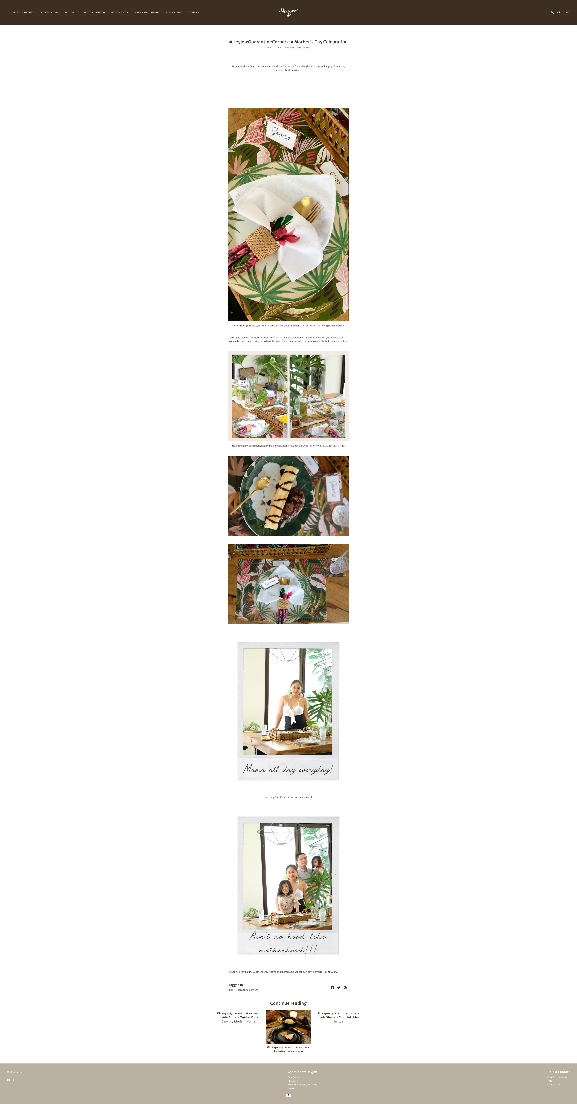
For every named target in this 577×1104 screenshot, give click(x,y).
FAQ (549, 1080)
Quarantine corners (247, 989)
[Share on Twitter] (338, 987)
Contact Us (553, 1084)
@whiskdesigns (292, 325)
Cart (567, 12)
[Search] (558, 12)
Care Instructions (557, 1077)
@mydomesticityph (253, 445)
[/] (288, 12)
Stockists (293, 1080)
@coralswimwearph (302, 797)
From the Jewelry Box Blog (302, 1084)
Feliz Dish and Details (333, 445)
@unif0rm (280, 797)
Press (291, 1088)
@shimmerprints (335, 325)
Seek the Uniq (300, 445)
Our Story (293, 1077)
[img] (8, 1080)
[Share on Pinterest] (345, 987)
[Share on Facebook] (332, 987)
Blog (230, 989)
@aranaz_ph (253, 325)
